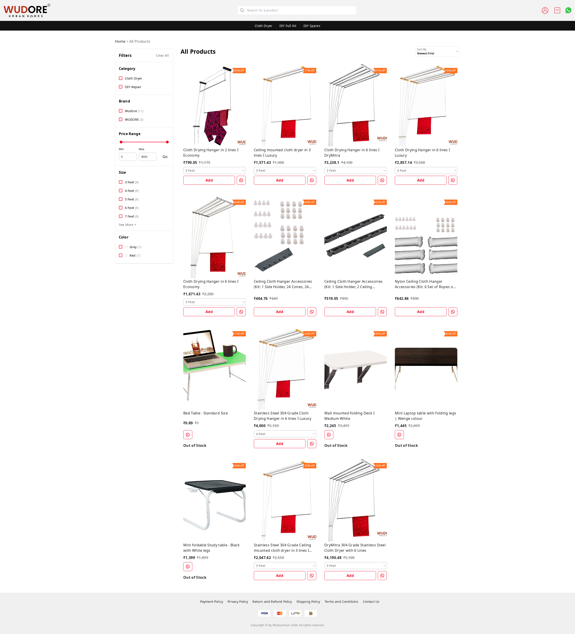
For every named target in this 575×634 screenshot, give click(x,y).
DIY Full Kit (287, 26)
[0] (557, 10)
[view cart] (557, 10)
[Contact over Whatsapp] (568, 10)
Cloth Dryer (263, 26)
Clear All (162, 55)
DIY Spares (311, 26)
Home (120, 41)
